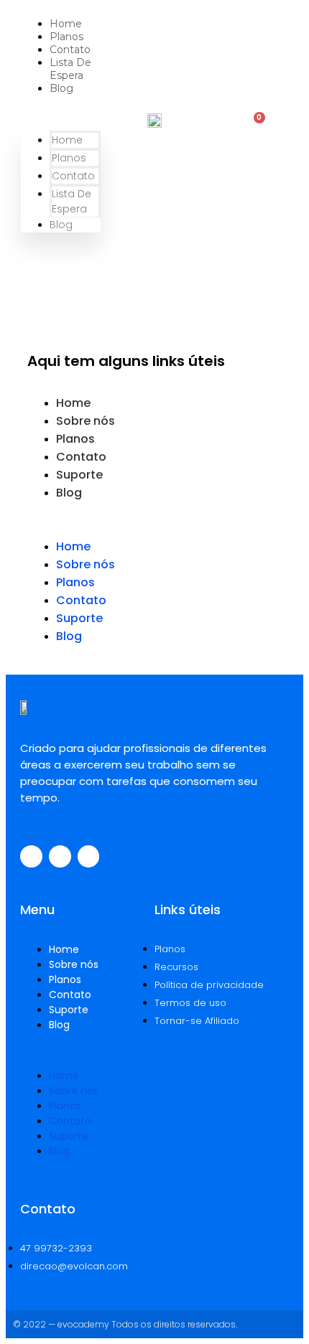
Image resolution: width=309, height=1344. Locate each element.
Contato (70, 49)
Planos (66, 36)
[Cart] (253, 125)
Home (66, 23)
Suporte (79, 474)
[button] (61, 112)
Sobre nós (85, 421)
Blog (61, 88)
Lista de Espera (70, 69)
